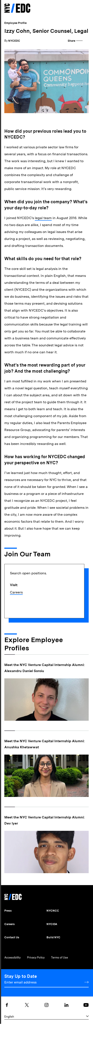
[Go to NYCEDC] (13, 896)
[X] (26, 1005)
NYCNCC (52, 910)
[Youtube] (86, 1005)
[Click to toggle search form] (78, 8)
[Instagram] (46, 1005)
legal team (43, 218)
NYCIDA (51, 924)
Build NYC (53, 937)
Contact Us (11, 937)
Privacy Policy (36, 957)
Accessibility (12, 957)
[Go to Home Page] (17, 8)
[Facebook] (7, 1005)
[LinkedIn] (66, 1005)
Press (8, 910)
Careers (16, 592)
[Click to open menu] (86, 8)
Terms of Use (59, 957)
